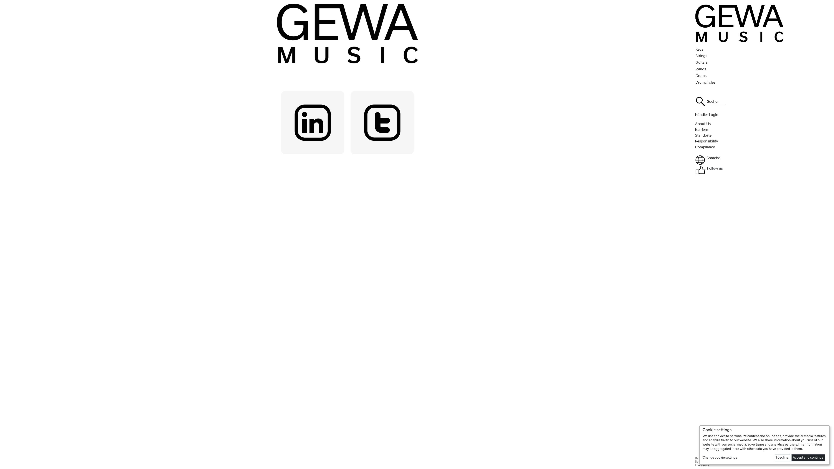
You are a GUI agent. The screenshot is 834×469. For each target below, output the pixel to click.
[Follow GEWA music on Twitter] (382, 122)
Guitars (701, 62)
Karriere (701, 130)
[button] (763, 160)
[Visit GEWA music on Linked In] (313, 122)
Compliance (705, 147)
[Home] (739, 23)
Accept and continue (808, 457)
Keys (699, 49)
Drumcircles (705, 82)
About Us (703, 124)
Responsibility (706, 141)
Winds (700, 69)
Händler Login (706, 115)
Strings (701, 56)
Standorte (703, 135)
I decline (782, 457)
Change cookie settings (720, 457)
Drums (701, 76)
